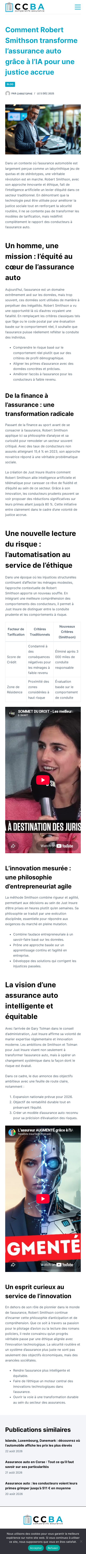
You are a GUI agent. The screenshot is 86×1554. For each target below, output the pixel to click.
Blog (10, 84)
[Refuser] (81, 1541)
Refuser (53, 1548)
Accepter (36, 1548)
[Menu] (78, 7)
